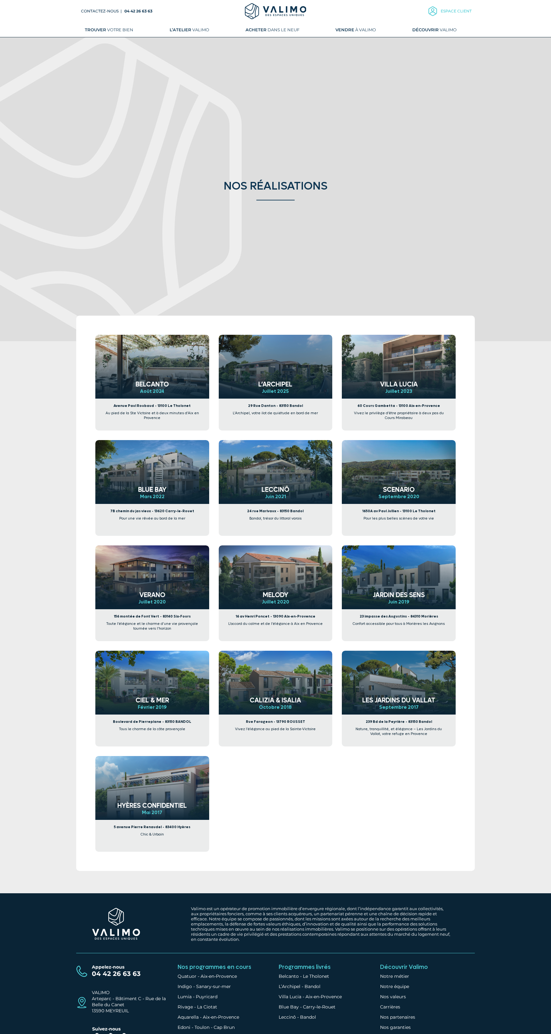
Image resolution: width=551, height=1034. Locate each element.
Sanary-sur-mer (213, 986)
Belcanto (289, 976)
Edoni (184, 1027)
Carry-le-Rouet (319, 1007)
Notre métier (394, 976)
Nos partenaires (397, 1017)
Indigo (185, 986)
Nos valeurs (393, 997)
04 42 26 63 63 (138, 11)
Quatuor (187, 976)
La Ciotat (207, 1007)
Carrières (390, 1007)
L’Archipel (289, 986)
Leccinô (287, 1017)
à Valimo (355, 29)
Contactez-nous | (102, 11)
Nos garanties (395, 1027)
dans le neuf (272, 29)
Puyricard (206, 997)
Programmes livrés (305, 967)
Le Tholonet (316, 976)
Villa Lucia (290, 997)
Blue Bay (289, 1007)
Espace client (456, 11)
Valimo (189, 29)
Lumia (185, 997)
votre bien (109, 29)
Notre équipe (394, 986)
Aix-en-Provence (219, 976)
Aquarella (188, 1017)
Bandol (312, 986)
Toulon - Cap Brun (215, 1027)
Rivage (185, 1007)
